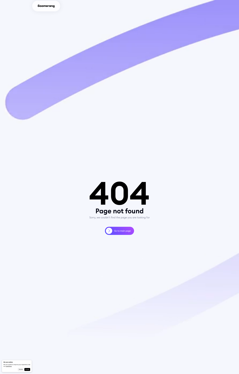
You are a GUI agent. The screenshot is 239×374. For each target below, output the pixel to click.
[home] (46, 6)
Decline (21, 369)
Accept (27, 369)
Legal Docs (9, 366)
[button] (63, 6)
